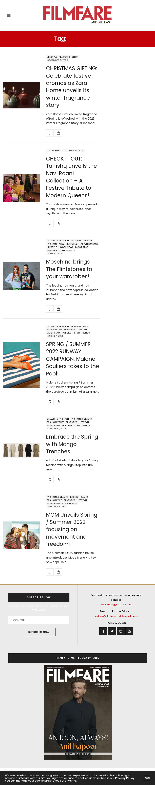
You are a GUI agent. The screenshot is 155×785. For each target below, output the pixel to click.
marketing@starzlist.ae (116, 604)
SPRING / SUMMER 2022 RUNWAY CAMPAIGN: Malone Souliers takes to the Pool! (72, 359)
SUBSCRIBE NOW (38, 632)
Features (64, 56)
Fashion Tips (54, 329)
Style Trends (67, 250)
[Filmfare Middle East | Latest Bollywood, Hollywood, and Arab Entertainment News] (77, 15)
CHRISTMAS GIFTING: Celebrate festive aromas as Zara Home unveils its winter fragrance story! (71, 87)
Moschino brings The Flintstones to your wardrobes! (69, 269)
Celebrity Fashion (58, 240)
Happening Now (88, 243)
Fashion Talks (55, 243)
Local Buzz (54, 150)
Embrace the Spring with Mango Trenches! (72, 444)
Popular (52, 250)
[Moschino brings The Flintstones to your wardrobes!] (21, 276)
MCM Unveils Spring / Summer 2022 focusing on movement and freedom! (71, 529)
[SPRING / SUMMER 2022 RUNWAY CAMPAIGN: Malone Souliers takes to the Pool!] (21, 365)
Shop (75, 56)
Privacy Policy (124, 778)
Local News (66, 247)
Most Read (82, 247)
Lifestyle (52, 56)
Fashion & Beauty (81, 240)
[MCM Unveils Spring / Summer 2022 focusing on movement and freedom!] (21, 535)
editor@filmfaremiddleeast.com (116, 616)
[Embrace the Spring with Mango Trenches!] (21, 450)
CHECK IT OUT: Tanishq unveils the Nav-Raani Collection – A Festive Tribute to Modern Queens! (71, 177)
